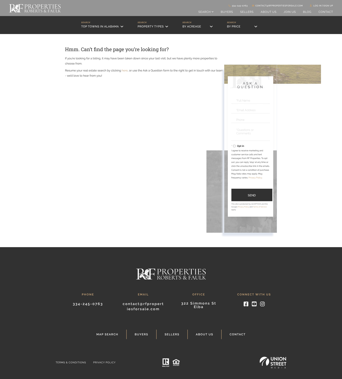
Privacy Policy (255, 177)
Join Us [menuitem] (290, 12)
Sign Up (328, 5)
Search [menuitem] (204, 12)
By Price (233, 26)
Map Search (107, 334)
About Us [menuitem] (268, 12)
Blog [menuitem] (307, 12)
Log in (318, 5)
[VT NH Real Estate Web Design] (273, 362)
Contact (238, 334)
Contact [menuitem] (325, 12)
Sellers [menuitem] (246, 12)
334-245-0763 (240, 5)
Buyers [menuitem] (227, 12)
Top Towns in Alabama (100, 26)
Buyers (141, 334)
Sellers (172, 334)
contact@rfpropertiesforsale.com (279, 5)
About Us (204, 334)
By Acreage (191, 26)
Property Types (151, 26)
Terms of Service (260, 207)
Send (252, 195)
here (125, 70)
